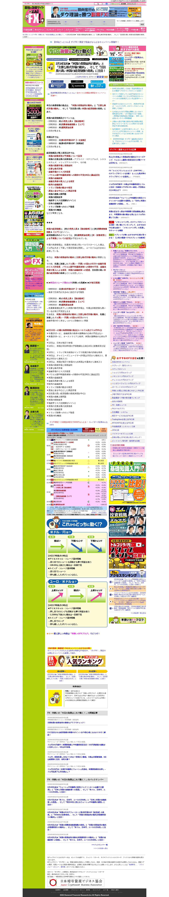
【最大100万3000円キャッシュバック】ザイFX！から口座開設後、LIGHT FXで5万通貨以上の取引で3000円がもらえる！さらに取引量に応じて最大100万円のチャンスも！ (128, 346)
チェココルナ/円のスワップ (122, 380)
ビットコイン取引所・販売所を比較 (126, 441)
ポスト (77, 81)
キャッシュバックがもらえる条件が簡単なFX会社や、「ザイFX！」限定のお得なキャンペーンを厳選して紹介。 (77, 650)
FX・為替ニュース (119, 405)
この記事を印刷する (81, 77)
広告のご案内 (115, 890)
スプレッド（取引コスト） (122, 365)
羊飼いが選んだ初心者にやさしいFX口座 (128, 391)
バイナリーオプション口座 (122, 434)
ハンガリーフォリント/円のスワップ (126, 383)
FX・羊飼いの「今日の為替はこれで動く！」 (50, 35)
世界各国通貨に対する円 (34, 88)
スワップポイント (119, 369)
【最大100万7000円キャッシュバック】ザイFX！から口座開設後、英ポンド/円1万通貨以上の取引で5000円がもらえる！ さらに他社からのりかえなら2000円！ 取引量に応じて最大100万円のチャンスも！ (128, 283)
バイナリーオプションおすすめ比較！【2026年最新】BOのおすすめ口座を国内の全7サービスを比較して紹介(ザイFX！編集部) (130, 594)
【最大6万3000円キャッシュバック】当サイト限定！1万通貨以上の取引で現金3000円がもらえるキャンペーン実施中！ (128, 272)
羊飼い (50, 72)
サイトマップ (96, 890)
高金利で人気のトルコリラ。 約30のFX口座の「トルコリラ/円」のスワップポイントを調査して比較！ (128, 106)
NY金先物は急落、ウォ (33, 92)
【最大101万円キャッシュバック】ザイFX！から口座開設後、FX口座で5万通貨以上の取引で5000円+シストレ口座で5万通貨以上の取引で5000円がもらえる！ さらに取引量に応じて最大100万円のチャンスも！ (128, 317)
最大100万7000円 (34, 103)
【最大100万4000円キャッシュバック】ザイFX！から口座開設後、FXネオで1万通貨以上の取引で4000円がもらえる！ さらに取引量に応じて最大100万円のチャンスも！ (128, 305)
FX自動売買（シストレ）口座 (123, 426)
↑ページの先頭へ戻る (101, 848)
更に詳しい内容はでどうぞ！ (73, 633)
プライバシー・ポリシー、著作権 (80, 890)
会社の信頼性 (117, 401)
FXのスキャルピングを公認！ (34, 51)
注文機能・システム (120, 412)
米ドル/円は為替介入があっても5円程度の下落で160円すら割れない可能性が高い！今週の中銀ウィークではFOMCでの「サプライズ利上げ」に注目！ (37, 420)
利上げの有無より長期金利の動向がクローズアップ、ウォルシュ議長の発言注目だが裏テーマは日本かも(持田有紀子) (129, 588)
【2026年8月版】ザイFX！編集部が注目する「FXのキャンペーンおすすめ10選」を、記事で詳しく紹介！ (128, 141)
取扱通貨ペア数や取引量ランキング (126, 398)
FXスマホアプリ (118, 409)
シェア (58, 81)
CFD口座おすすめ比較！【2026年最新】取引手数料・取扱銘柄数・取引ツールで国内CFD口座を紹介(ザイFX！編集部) (130, 608)
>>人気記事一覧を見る (138, 613)
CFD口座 (115, 430)
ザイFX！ (120, 892)
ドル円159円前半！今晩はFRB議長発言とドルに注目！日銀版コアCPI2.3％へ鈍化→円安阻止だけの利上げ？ (35, 305)
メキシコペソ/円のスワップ (122, 376)
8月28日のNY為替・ (32, 96)
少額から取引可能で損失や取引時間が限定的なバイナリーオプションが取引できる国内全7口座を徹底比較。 (127, 124)
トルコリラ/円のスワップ (122, 373)
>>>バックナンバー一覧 (100, 845)
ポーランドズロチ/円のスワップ (124, 387)
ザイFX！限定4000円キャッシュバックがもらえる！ (34, 179)
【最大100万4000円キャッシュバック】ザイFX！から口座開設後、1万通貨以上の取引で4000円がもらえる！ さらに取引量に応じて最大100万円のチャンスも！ (128, 295)
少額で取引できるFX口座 (122, 394)
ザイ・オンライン (98, 892)
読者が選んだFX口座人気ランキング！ (127, 437)
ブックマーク (97, 81)
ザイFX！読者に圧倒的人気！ (34, 130)
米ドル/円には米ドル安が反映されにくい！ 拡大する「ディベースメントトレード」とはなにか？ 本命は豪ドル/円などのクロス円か (37, 354)
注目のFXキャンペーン (121, 362)
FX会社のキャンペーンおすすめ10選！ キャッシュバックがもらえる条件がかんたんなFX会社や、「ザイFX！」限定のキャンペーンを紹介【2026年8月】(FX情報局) (130, 601)
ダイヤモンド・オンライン (72, 892)
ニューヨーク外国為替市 (34, 94)
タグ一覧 (105, 890)
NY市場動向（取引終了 (33, 90)
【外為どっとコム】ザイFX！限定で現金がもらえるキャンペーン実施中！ (86, 42)
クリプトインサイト (110, 892)
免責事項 (57, 890)
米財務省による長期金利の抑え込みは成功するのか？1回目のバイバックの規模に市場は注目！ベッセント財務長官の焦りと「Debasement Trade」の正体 (36, 375)
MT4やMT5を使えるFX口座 (123, 423)
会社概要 (65, 890)
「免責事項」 (132, 864)
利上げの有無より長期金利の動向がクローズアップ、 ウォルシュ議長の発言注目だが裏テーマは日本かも (34, 283)
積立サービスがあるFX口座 (122, 416)
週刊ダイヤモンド (87, 892)
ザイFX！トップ (28, 35)
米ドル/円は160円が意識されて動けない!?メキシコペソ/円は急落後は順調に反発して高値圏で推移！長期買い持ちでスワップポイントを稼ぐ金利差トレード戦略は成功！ (34, 335)
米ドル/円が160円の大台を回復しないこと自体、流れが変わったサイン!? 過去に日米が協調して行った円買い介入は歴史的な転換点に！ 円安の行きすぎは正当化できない (37, 398)
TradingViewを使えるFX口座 (123, 419)
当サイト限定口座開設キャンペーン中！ (34, 158)
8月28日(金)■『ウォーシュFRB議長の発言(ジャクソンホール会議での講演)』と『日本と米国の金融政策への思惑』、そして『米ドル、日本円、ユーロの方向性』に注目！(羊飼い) (130, 581)
